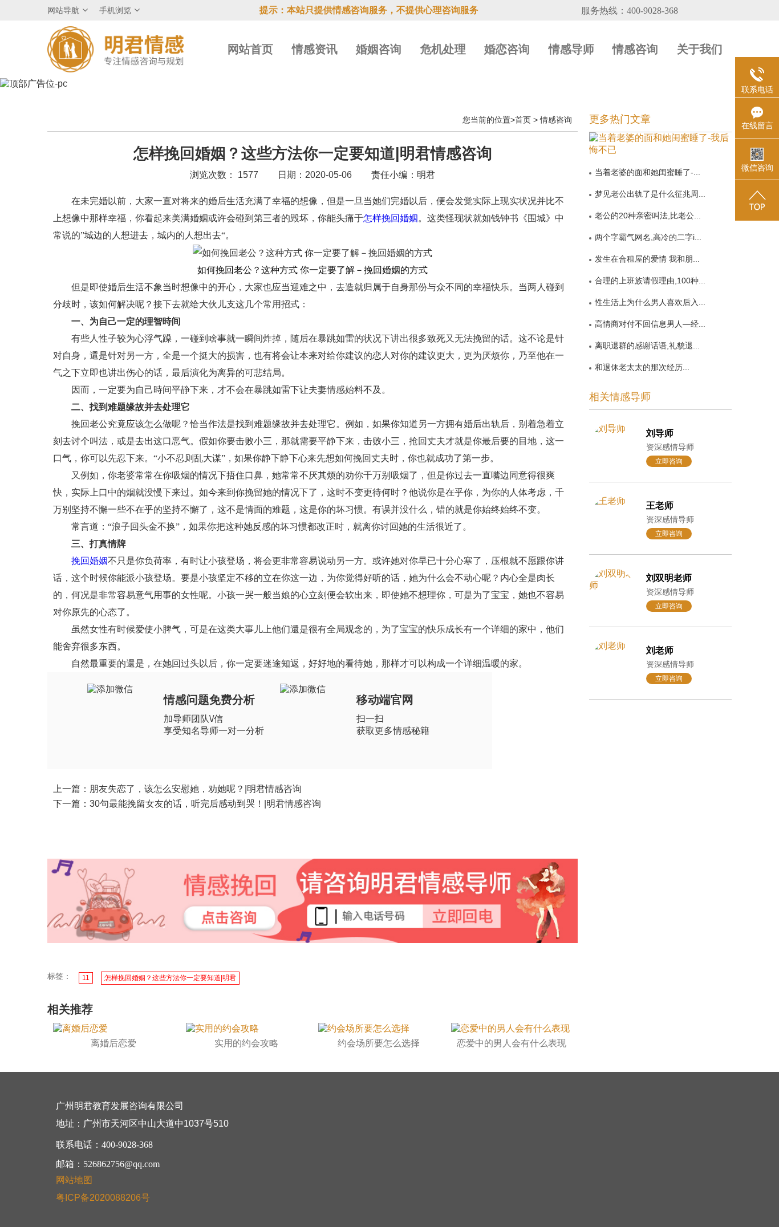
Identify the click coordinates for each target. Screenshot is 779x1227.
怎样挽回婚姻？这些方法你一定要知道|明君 (170, 978)
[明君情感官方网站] (115, 49)
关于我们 (700, 49)
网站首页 (250, 49)
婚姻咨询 (378, 49)
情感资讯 (315, 49)
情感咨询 (635, 49)
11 (86, 978)
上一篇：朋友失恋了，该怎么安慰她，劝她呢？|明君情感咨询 (177, 789)
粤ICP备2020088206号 (103, 1197)
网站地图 (74, 1180)
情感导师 (571, 49)
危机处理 (443, 49)
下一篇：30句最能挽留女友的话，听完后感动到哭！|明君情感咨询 (187, 803)
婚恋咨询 (507, 49)
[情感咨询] (229, 918)
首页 (523, 119)
